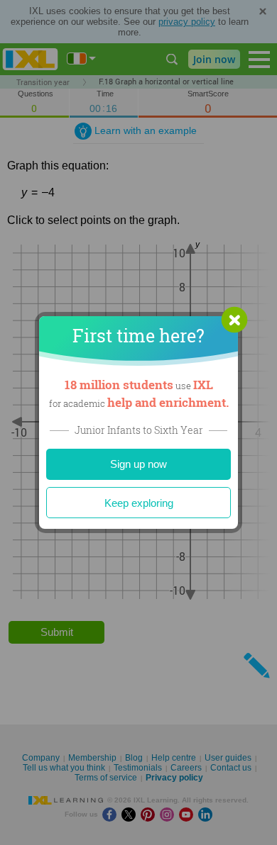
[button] (234, 319)
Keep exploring (138, 503)
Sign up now (138, 464)
